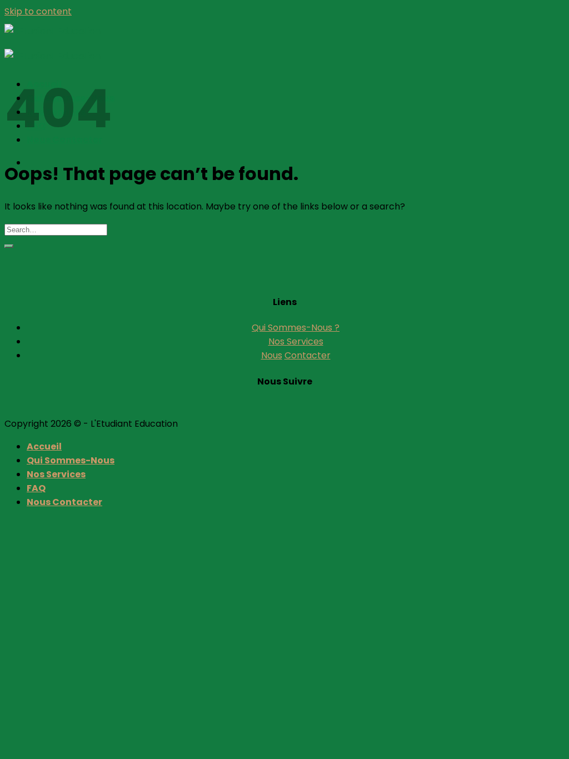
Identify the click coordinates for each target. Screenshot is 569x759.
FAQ (36, 488)
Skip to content (38, 11)
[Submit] (8, 246)
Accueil (44, 446)
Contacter (307, 355)
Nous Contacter (64, 502)
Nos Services (295, 341)
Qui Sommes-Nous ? (296, 327)
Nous (271, 355)
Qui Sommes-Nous (70, 460)
